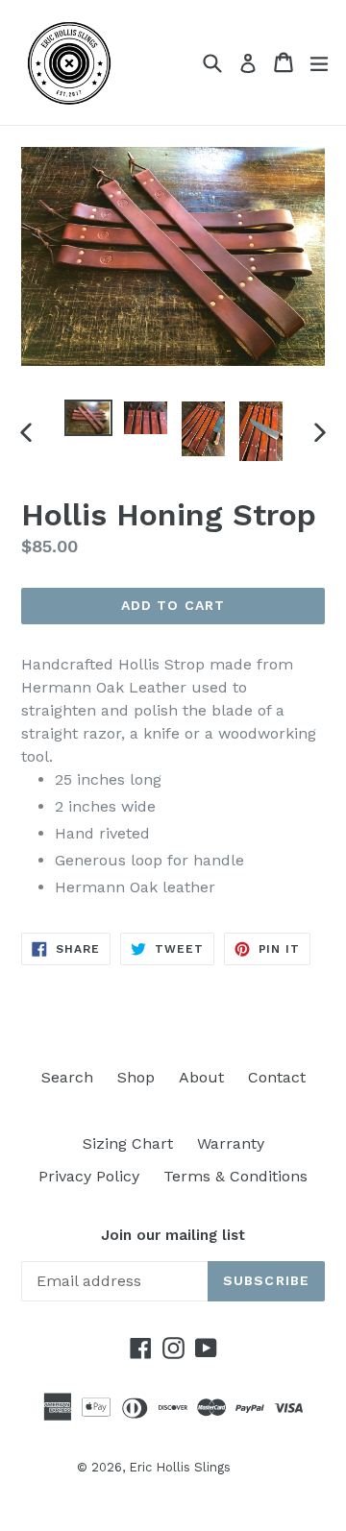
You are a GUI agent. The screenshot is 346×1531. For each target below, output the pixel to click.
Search (67, 1077)
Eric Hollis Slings (180, 1467)
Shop (136, 1077)
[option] (88, 417)
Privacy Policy (88, 1176)
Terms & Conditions (235, 1176)
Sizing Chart (128, 1143)
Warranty (230, 1143)
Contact (277, 1077)
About (201, 1077)
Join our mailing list (173, 1235)
